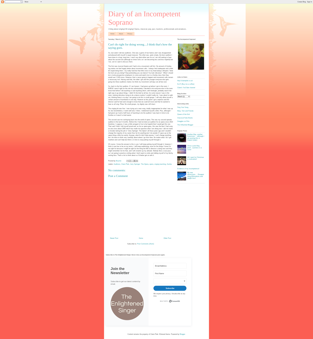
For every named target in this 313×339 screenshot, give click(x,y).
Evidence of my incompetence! (188, 169)
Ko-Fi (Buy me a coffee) (185, 84)
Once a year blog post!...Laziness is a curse (194, 147)
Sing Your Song (182, 107)
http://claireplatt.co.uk (185, 81)
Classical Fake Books (185, 118)
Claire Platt (125, 164)
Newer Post (114, 238)
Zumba (169, 164)
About (121, 34)
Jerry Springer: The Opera (139, 164)
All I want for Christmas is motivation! (195, 158)
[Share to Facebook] (134, 161)
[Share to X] (132, 161)
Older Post (167, 238)
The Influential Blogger (185, 125)
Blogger (182, 334)
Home (112, 34)
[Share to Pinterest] (137, 161)
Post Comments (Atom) (145, 244)
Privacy (129, 34)
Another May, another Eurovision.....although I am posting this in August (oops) (195, 137)
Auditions (117, 164)
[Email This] (127, 161)
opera (151, 164)
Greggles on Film (183, 121)
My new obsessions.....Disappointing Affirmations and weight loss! (195, 175)
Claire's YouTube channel (186, 88)
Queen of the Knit (183, 114)
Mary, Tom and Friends (185, 111)
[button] (127, 304)
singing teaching (160, 164)
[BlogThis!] (130, 161)
